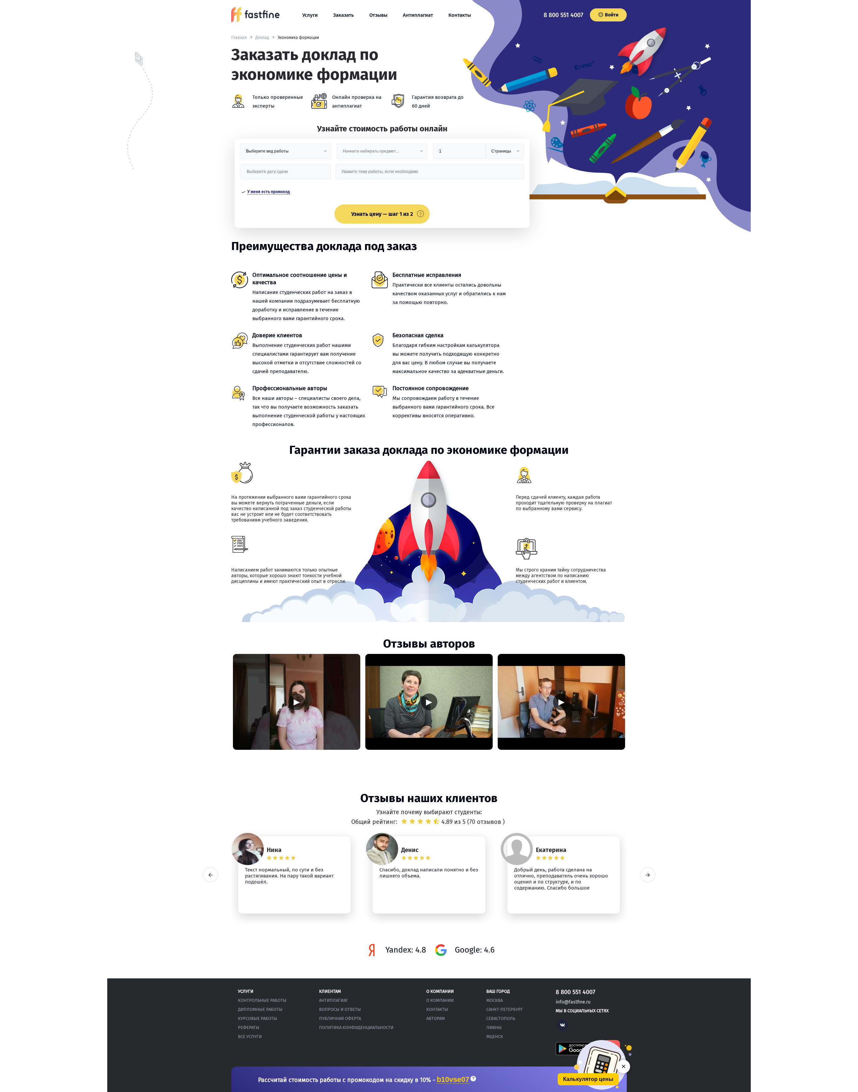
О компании (440, 1000)
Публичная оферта (340, 1018)
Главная (239, 37)
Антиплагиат (418, 15)
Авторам (435, 1018)
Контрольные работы (262, 1000)
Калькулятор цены (588, 1079)
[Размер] (459, 153)
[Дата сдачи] (286, 174)
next (647, 875)
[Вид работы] (286, 153)
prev (210, 875)
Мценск (494, 1036)
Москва (494, 1000)
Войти (611, 15)
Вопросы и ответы (340, 1009)
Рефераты (248, 1027)
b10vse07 (453, 1080)
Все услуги (250, 1036)
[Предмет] (382, 153)
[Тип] (505, 153)
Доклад (262, 37)
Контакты (459, 15)
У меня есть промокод (268, 191)
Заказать (343, 15)
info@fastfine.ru (573, 1002)
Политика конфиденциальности (356, 1027)
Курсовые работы (257, 1018)
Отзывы (378, 15)
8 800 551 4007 (563, 15)
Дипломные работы (260, 1009)
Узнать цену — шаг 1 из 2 (382, 214)
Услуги (310, 15)
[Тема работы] (429, 174)
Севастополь (500, 1018)
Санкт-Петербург (504, 1009)
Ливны (494, 1027)
